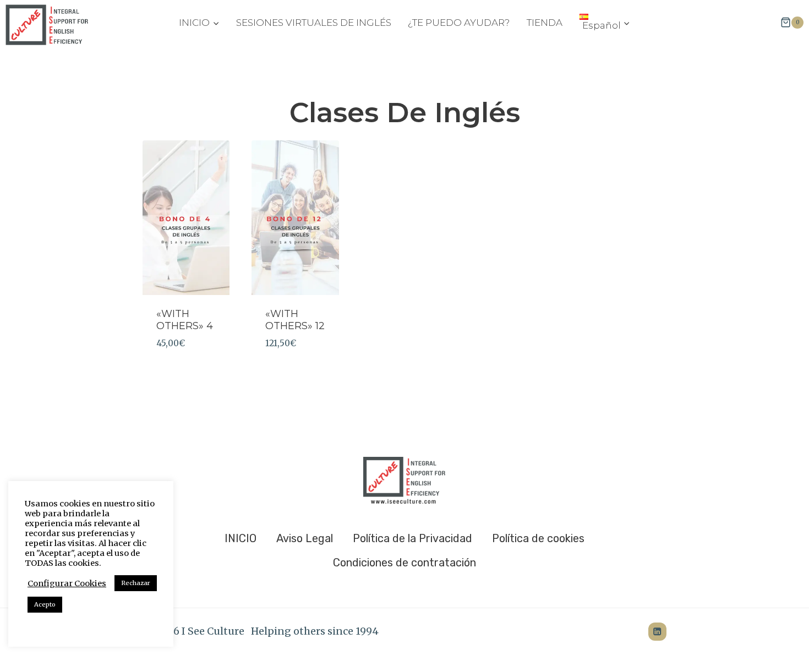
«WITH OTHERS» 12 (295, 320)
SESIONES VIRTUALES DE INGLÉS (313, 22)
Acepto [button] (45, 604)
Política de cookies (538, 538)
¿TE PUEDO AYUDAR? (459, 22)
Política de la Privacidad (412, 538)
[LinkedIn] (657, 632)
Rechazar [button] (135, 583)
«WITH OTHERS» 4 (184, 320)
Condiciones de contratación (404, 562)
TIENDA (544, 22)
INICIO (240, 538)
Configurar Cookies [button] (67, 583)
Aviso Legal (304, 538)
